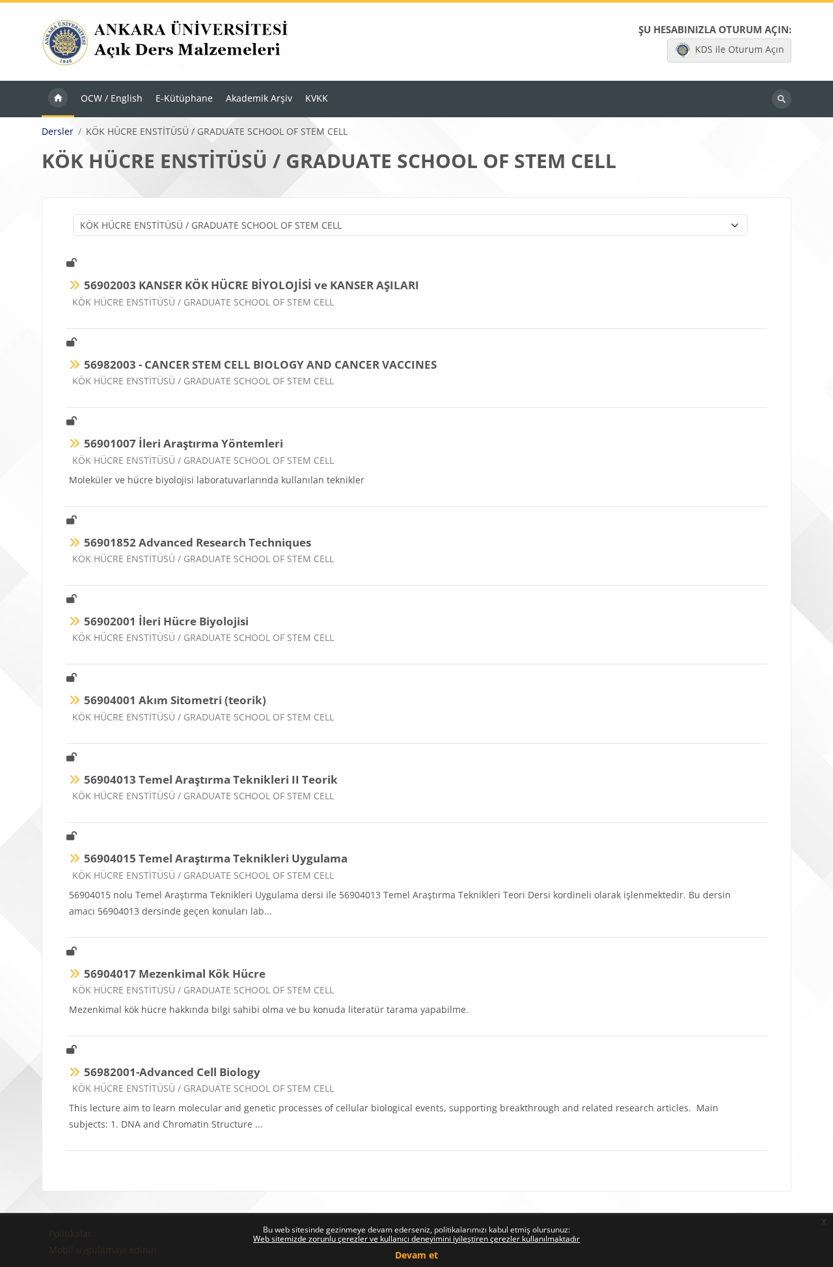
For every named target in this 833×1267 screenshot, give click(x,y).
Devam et (416, 1255)
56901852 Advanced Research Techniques (197, 542)
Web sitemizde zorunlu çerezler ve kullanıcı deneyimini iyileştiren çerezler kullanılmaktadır (416, 1238)
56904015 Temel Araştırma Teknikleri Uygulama (216, 858)
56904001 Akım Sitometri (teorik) (175, 699)
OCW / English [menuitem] (112, 98)
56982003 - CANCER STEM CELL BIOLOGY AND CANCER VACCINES (260, 364)
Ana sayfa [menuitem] (58, 99)
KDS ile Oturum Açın (739, 49)
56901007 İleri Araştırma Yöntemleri (183, 443)
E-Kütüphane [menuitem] (184, 98)
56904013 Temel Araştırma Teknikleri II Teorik (211, 779)
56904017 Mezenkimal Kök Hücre (175, 973)
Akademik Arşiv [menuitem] (259, 98)
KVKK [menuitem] (316, 98)
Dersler (58, 131)
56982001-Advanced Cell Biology (172, 1071)
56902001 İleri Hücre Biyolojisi (166, 621)
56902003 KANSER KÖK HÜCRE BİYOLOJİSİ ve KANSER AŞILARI (251, 285)
